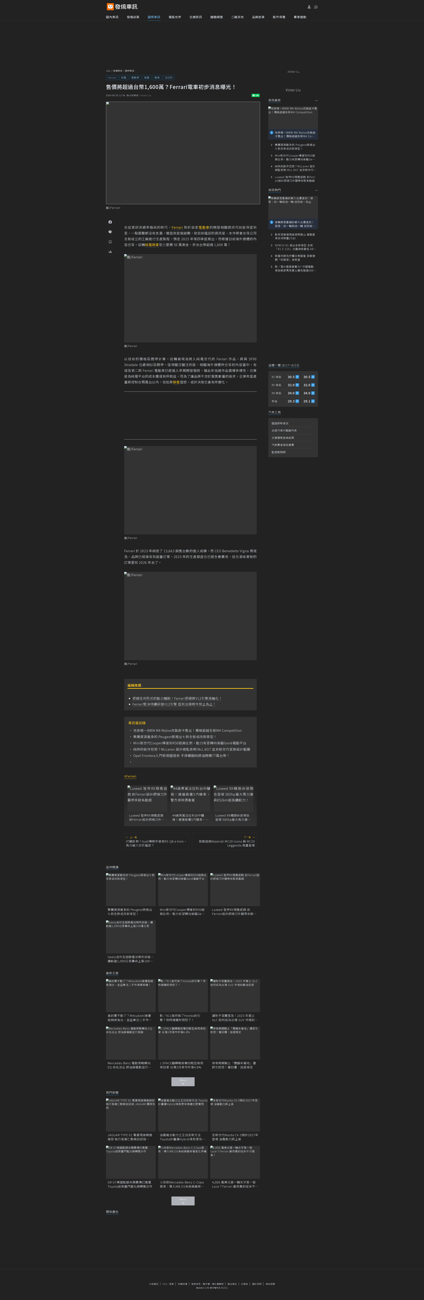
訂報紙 (244, 1283)
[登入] (309, 7)
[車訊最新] (316, 100)
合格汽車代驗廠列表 (284, 430)
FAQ (165, 1283)
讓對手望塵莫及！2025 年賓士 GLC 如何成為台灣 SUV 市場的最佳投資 (235, 1017)
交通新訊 (195, 17)
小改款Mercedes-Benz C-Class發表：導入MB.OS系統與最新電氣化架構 (182, 1184)
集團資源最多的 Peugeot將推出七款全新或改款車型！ (175, 736)
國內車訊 (112, 17)
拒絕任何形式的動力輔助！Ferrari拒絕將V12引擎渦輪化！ (177, 698)
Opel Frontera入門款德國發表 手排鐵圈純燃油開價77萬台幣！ (181, 755)
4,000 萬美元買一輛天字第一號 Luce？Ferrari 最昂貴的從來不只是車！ (235, 1184)
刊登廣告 (154, 1283)
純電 (123, 77)
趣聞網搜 (216, 17)
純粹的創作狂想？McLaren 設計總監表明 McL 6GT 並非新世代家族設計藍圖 (191, 749)
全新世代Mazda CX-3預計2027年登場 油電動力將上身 (235, 1137)
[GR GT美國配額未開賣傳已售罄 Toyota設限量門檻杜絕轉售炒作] (131, 1162)
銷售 (147, 77)
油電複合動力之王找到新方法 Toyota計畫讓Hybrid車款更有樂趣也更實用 (182, 1137)
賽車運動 (300, 17)
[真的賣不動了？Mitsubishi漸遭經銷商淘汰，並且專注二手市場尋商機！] (131, 995)
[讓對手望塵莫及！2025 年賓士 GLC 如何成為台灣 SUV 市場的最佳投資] (235, 995)
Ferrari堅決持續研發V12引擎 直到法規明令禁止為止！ (174, 704)
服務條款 (196, 1283)
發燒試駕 (133, 17)
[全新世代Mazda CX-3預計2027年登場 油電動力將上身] (235, 1115)
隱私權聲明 (218, 1283)
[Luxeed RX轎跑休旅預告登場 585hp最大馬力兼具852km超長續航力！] (233, 798)
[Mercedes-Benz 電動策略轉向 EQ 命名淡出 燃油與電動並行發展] (131, 1043)
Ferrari (112, 77)
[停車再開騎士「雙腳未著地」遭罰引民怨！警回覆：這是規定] (235, 1043)
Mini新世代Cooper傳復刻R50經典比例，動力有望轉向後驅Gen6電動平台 (189, 743)
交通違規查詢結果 (283, 438)
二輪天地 (237, 17)
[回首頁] (126, 6)
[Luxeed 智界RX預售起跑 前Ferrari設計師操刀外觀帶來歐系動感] (147, 798)
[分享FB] (110, 222)
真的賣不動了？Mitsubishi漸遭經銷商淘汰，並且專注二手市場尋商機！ (130, 1017)
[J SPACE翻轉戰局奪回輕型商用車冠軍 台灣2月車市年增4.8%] (183, 1043)
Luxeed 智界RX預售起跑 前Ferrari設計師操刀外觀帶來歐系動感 (146, 817)
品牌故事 (258, 17)
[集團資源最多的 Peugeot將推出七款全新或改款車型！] (131, 889)
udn (108, 71)
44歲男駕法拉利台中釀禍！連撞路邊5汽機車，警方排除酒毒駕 (190, 817)
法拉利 (169, 77)
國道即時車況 (280, 423)
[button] (315, 6)
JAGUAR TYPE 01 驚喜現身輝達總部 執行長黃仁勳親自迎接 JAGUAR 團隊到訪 (130, 1137)
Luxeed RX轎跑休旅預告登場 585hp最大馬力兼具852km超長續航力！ (233, 817)
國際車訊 (154, 17)
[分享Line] (110, 232)
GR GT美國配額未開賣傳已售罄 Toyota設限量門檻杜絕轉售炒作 (131, 1184)
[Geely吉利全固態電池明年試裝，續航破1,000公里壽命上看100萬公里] (131, 936)
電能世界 (175, 17)
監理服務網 (279, 452)
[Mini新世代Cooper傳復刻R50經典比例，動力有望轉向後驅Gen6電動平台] (183, 889)
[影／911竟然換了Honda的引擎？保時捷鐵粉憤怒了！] (183, 995)
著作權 (206, 1283)
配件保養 (279, 17)
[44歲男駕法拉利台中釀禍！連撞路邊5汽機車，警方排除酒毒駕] (190, 798)
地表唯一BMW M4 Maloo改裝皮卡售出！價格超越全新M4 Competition (187, 730)
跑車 (157, 77)
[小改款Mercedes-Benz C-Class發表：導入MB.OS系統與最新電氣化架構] (183, 1162)
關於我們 (257, 1283)
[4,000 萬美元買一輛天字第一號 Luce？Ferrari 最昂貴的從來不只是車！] (235, 1162)
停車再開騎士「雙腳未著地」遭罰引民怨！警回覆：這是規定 (234, 1065)
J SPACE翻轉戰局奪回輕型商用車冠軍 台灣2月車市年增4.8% (181, 1065)
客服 (171, 1283)
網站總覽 (270, 1283)
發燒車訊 (117, 71)
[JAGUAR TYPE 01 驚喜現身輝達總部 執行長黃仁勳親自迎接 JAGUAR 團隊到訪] (131, 1115)
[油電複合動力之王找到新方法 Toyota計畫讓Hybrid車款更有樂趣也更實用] (183, 1115)
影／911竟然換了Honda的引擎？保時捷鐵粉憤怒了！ (180, 1017)
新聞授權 (182, 1283)
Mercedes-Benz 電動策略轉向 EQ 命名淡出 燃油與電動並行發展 (129, 1065)
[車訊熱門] (316, 190)
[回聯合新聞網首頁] (110, 6)
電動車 (135, 77)
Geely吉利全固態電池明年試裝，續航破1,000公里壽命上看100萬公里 (131, 959)
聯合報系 (232, 1283)
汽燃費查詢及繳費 (283, 445)
